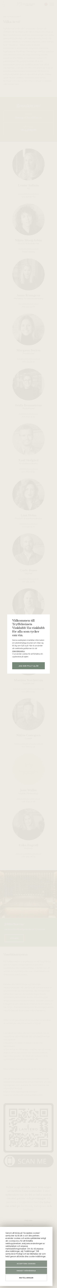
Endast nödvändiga (26, 1271)
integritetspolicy (18, 651)
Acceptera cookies (26, 1264)
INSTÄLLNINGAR (26, 1278)
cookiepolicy (14, 1241)
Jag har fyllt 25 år (28, 666)
